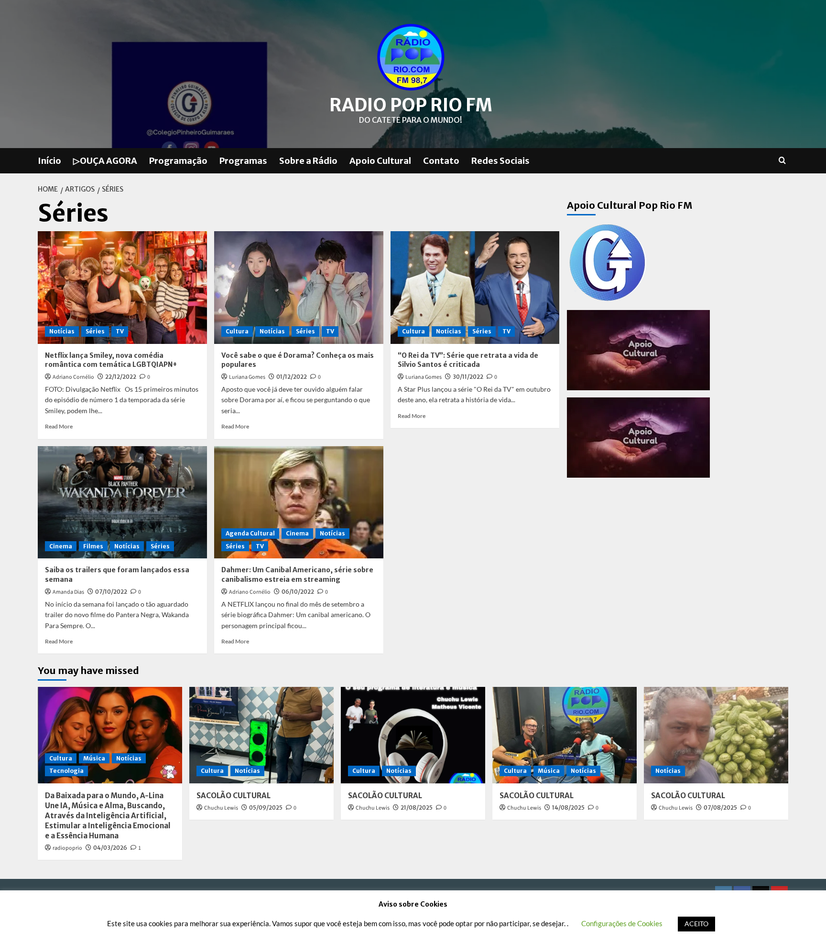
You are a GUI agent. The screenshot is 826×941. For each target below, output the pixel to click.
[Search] (782, 160)
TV (120, 331)
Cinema (60, 546)
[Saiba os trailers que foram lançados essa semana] (122, 502)
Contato (441, 160)
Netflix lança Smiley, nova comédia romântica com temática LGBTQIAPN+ (111, 360)
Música (94, 758)
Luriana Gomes (247, 377)
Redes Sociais (500, 160)
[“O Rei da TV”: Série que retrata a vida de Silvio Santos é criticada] (475, 287)
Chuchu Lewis (221, 808)
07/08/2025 (720, 807)
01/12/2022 (291, 376)
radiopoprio (67, 848)
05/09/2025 (266, 807)
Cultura (237, 331)
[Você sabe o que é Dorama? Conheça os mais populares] (298, 287)
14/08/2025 (568, 807)
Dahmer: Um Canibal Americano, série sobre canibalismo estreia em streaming (297, 575)
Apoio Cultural (380, 160)
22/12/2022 (120, 376)
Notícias (62, 331)
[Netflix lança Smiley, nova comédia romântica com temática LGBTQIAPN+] (122, 287)
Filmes (93, 546)
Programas (243, 160)
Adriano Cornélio (73, 377)
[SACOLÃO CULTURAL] (261, 735)
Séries (95, 331)
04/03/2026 (110, 847)
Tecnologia (66, 770)
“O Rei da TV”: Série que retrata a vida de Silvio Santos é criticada (468, 360)
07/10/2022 (111, 591)
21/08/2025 (417, 807)
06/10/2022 (298, 591)
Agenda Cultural (250, 533)
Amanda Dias (68, 592)
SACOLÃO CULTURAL (233, 795)
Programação (178, 160)
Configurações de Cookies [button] (622, 923)
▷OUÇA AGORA (105, 160)
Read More (59, 426)
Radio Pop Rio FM (410, 105)
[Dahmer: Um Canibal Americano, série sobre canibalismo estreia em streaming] (298, 502)
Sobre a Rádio (308, 160)
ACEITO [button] (696, 924)
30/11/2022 (468, 376)
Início (49, 160)
